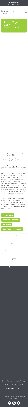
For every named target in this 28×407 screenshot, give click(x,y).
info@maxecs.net (15, 4)
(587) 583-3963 (15, 2)
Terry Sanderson (20, 236)
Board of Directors (11, 219)
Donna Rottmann (6, 236)
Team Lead (7, 224)
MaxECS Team (8, 215)
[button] (26, 12)
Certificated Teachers (12, 229)
